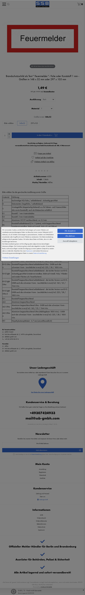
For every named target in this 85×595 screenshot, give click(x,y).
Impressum (29, 251)
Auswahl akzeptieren (70, 241)
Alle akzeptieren (70, 231)
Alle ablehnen (70, 236)
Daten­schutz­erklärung (39, 253)
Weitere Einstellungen (10, 257)
